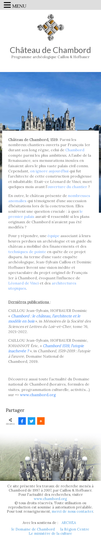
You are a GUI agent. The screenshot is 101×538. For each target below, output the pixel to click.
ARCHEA (69, 523)
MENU (19, 6)
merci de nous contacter (72, 511)
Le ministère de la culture (50, 533)
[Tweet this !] (31, 421)
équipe (53, 235)
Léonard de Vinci (23, 283)
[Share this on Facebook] (22, 421)
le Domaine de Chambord (33, 529)
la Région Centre (74, 529)
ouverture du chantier (67, 186)
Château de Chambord (50, 52)
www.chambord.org (50, 498)
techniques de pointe (27, 251)
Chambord (74, 150)
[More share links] (41, 421)
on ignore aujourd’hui (49, 171)
